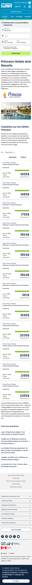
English (5, 553)
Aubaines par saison (7, 500)
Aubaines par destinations (8, 505)
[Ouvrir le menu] (29, 6)
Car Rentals (16, 478)
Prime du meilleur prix (21, 3)
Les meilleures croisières (8, 514)
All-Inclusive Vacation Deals (16, 475)
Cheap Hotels (16, 484)
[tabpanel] (16, 280)
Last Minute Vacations (16, 486)
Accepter (16, 581)
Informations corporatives (8, 522)
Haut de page (16, 530)
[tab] (12, 157)
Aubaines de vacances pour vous (10, 496)
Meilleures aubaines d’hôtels (9, 509)
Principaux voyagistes (7, 518)
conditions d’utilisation (10, 572)
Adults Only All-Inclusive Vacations (16, 481)
